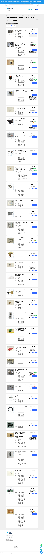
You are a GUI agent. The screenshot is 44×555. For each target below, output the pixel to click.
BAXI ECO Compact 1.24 (21, 65)
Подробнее (19, 55)
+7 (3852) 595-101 (24, 9)
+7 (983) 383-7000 (17, 9)
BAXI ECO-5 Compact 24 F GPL (22, 446)
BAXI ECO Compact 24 (21, 68)
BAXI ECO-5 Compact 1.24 (21, 442)
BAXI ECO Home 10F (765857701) (22, 175)
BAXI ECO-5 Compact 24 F (21, 480)
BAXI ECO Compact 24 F (21, 52)
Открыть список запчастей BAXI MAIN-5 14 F (13, 23)
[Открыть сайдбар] (7, 5)
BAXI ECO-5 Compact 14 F (21, 144)
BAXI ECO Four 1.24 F (20, 282)
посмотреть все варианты (32, 52)
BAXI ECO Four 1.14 (20, 195)
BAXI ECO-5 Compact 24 (21, 500)
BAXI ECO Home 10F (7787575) (22, 176)
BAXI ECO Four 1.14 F (20, 280)
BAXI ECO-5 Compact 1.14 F (21, 159)
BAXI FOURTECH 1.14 (21, 85)
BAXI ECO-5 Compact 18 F (21, 54)
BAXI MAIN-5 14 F (20, 112)
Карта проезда (16, 547)
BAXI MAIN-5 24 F (20, 37)
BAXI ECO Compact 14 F (21, 50)
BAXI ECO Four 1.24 (20, 281)
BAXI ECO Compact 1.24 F (21, 81)
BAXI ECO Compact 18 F (21, 51)
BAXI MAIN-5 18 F (20, 36)
